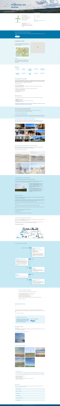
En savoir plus (17, 36)
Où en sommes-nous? (17, 69)
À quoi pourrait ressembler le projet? (17, 74)
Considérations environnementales (42, 69)
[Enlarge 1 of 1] (28, 47)
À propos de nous (36, 73)
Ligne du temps (23, 73)
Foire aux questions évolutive (30, 74)
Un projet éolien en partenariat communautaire (30, 70)
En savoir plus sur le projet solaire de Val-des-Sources (22, 331)
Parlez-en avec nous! (24, 69)
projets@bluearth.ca (21, 376)
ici (25, 298)
